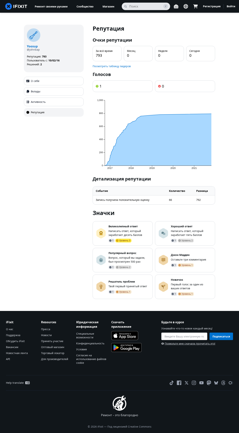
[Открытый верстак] (176, 6)
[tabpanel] (154, 162)
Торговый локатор (52, 353)
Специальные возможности (85, 335)
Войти (231, 6)
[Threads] (223, 383)
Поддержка (13, 335)
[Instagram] (194, 383)
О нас (9, 329)
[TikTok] (171, 383)
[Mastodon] (209, 383)
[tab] (54, 81)
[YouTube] (201, 383)
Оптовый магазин (52, 347)
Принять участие (52, 341)
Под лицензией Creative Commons (129, 426)
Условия (81, 349)
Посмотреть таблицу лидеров (112, 66)
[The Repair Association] (231, 383)
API (8, 359)
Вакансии (12, 347)
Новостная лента (17, 353)
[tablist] (54, 96)
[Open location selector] (186, 6)
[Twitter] (186, 383)
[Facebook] (179, 383)
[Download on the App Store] (124, 335)
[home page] (16, 6)
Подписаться (221, 336)
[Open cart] (195, 6)
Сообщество (85, 6)
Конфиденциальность (90, 343)
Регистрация (212, 6)
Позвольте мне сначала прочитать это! (190, 343)
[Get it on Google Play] (126, 347)
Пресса (45, 329)
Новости (46, 335)
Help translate (15, 382)
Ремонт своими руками (51, 6)
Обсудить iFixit (15, 341)
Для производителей (54, 359)
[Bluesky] (216, 383)
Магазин (108, 6)
